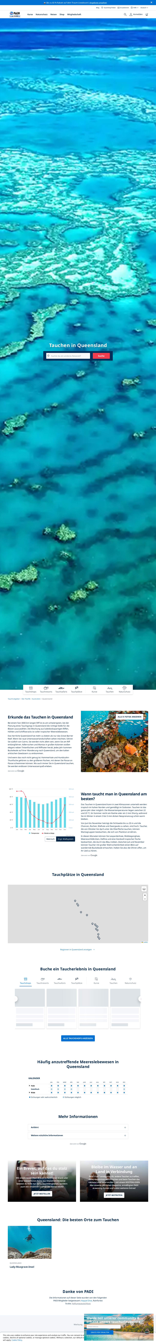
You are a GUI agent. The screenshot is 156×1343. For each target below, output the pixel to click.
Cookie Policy (17, 1340)
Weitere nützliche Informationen (47, 1135)
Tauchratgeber (14, 699)
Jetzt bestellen (42, 1193)
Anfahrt (35, 1127)
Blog (97, 8)
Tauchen (113, 983)
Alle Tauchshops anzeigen (78, 1038)
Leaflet (145, 942)
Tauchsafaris (60, 983)
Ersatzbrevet (124, 8)
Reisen (53, 14)
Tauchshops (25, 983)
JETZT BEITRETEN (114, 1195)
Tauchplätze (76, 983)
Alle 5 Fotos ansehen (129, 716)
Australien (36, 699)
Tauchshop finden (110, 8)
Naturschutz (42, 14)
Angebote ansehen (98, 2)
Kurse (30, 14)
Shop (62, 14)
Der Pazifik (26, 699)
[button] (75, 900)
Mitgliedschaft (74, 14)
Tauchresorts (43, 983)
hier (92, 1339)
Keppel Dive (86, 1300)
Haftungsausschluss (81, 1303)
